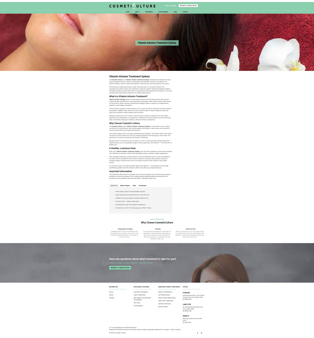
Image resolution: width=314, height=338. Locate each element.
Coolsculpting (138, 305)
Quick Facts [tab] (114, 185)
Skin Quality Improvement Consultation (142, 298)
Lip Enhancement (164, 295)
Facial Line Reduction (165, 292)
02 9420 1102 (187, 311)
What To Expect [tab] (125, 185)
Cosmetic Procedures (141, 292)
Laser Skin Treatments (165, 300)
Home (111, 292)
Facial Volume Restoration (167, 298)
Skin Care (137, 302)
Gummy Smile (162, 306)
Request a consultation (188, 5)
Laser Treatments (139, 295)
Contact (111, 298)
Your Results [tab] (142, 185)
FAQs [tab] (134, 185)
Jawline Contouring (164, 303)
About (111, 295)
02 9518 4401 (187, 299)
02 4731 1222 (187, 322)
